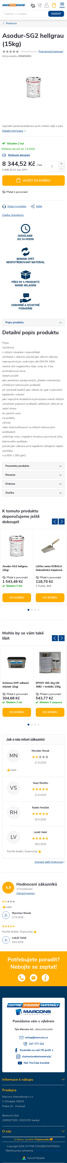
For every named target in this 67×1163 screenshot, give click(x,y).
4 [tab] (38, 610)
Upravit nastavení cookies (48, 1150)
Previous (55, 521)
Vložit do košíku (36, 180)
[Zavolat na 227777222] (39, 5)
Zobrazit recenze (25, 893)
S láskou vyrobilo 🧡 (33, 1139)
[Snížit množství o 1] (61, 168)
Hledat (56, 13)
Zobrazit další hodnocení (49, 862)
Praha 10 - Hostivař (13, 1106)
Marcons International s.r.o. (18, 1097)
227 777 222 (36, 1044)
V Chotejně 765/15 (13, 1101)
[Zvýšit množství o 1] (61, 163)
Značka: (13, 215)
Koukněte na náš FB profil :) (36, 1050)
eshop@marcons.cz (36, 1037)
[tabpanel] (17, 566)
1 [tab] (28, 610)
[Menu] (62, 5)
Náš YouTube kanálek (37, 1063)
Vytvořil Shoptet (35, 1158)
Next (62, 521)
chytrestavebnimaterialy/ (36, 1056)
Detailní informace (12, 131)
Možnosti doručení (19, 155)
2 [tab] (32, 610)
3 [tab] (35, 610)
